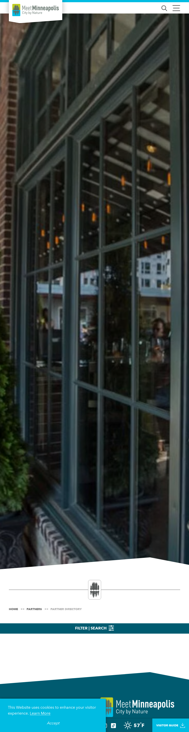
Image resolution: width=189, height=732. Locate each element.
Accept (53, 723)
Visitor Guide (167, 725)
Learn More (40, 713)
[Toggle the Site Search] (164, 8)
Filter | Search (91, 628)
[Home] (35, 10)
